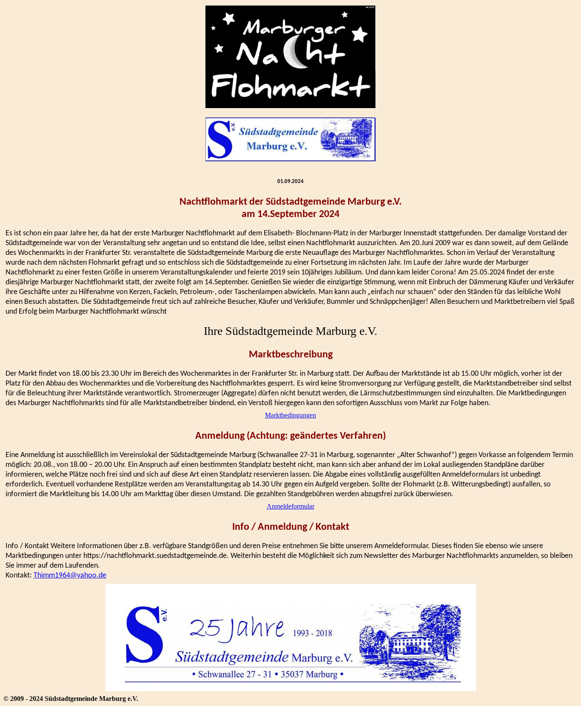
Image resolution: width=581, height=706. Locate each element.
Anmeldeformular (290, 506)
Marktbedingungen (290, 415)
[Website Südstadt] (290, 140)
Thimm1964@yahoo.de (70, 576)
